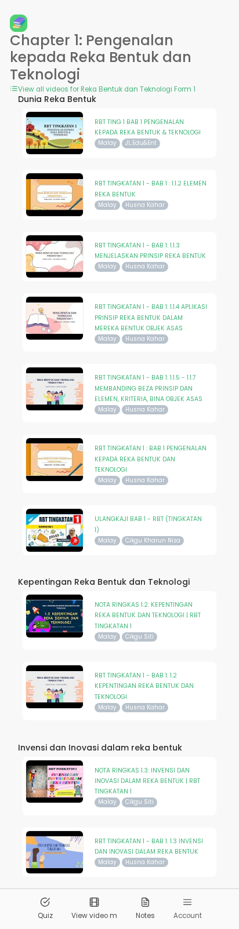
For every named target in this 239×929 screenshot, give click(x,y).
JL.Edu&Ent (141, 143)
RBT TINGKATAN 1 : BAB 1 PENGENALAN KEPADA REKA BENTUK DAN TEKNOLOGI (151, 459)
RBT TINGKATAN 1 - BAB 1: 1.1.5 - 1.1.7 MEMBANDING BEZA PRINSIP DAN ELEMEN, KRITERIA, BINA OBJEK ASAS (148, 388)
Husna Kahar (145, 205)
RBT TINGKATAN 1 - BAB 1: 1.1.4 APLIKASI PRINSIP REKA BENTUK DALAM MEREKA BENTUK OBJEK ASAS (151, 318)
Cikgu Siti (139, 636)
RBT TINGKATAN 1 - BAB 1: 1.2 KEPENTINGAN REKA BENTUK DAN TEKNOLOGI (144, 686)
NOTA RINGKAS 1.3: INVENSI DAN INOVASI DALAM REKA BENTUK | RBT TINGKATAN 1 (147, 781)
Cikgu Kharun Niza (152, 540)
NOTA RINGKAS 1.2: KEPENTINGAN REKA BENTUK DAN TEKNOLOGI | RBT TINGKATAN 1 (148, 615)
